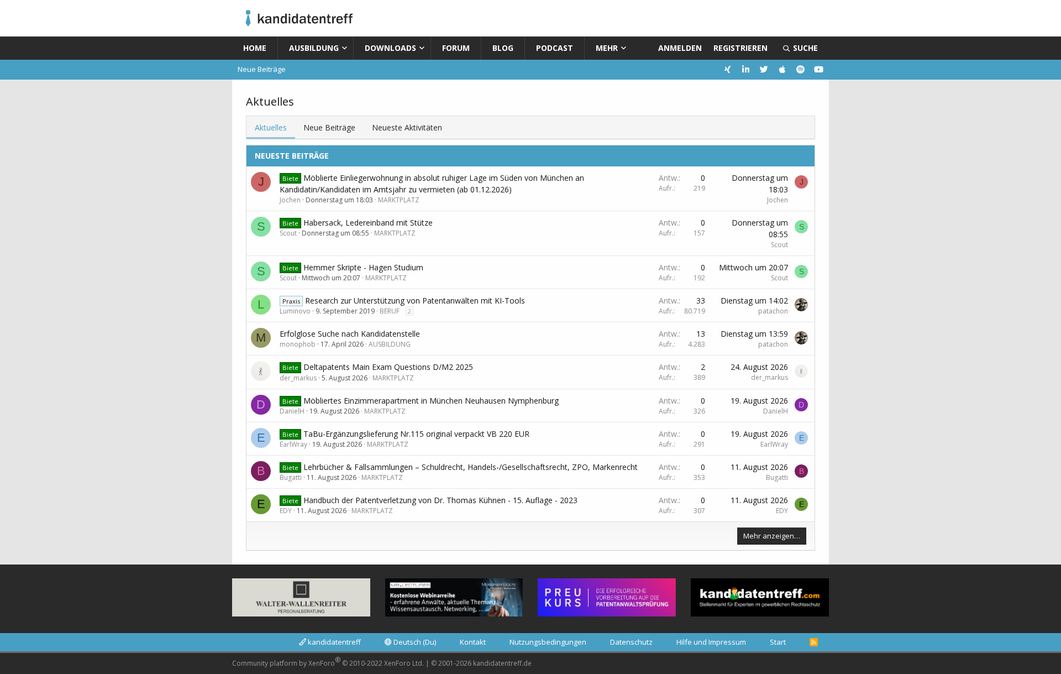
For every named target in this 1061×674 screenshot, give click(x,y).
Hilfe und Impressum (711, 642)
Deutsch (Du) (414, 642)
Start (778, 642)
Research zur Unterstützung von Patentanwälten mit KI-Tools (415, 300)
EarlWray (293, 444)
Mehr (607, 48)
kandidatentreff (333, 642)
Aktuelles (271, 127)
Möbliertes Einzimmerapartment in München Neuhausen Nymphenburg (431, 400)
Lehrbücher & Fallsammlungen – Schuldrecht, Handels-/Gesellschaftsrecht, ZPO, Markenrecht (470, 467)
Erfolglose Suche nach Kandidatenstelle (350, 333)
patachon (773, 311)
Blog (502, 48)
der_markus (298, 378)
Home (254, 48)
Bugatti (291, 477)
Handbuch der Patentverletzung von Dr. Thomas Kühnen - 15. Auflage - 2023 (440, 500)
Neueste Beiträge (292, 155)
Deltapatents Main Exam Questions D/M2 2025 (388, 367)
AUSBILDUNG (390, 344)
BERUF (390, 311)
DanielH (292, 411)
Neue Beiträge (262, 69)
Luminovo (295, 311)
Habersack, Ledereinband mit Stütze (368, 222)
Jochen (290, 200)
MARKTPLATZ (398, 200)
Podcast (554, 48)
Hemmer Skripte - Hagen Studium (363, 267)
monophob (298, 344)
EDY (286, 510)
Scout (288, 233)
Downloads (390, 48)
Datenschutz (631, 642)
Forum (456, 48)
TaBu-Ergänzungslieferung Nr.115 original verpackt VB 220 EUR (416, 434)
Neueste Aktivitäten (407, 127)
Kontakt (473, 642)
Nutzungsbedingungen (548, 642)
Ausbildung (314, 48)
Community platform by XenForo (328, 661)
